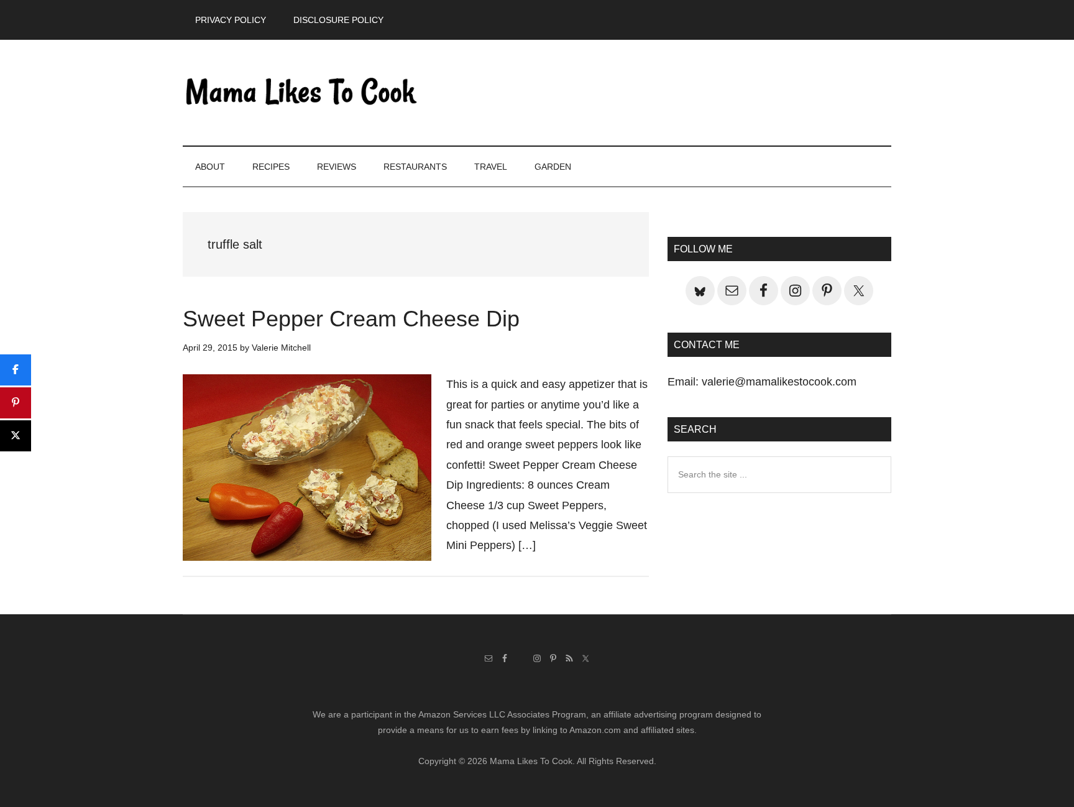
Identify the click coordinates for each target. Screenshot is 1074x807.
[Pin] (15, 402)
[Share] (15, 369)
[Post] (15, 435)
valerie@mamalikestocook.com (779, 382)
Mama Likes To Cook (301, 93)
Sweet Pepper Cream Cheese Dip (351, 318)
